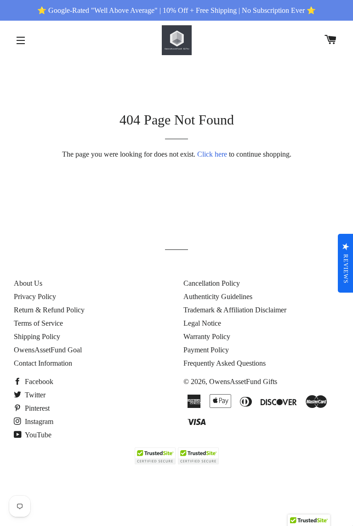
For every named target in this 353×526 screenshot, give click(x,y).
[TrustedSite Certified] (155, 455)
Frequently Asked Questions (224, 363)
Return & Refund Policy (49, 310)
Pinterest (36, 408)
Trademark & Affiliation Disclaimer (234, 310)
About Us (28, 283)
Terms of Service (38, 323)
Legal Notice (202, 323)
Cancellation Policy (211, 283)
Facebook (38, 381)
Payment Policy (206, 350)
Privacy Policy (35, 296)
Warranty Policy (206, 336)
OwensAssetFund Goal (48, 350)
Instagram (38, 421)
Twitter (34, 395)
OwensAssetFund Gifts (243, 381)
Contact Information (43, 363)
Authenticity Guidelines (217, 296)
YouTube (37, 435)
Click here (212, 154)
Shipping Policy (37, 336)
